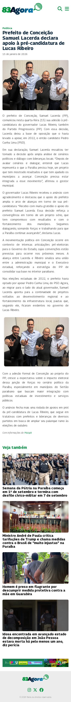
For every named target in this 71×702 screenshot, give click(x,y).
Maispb (28, 432)
